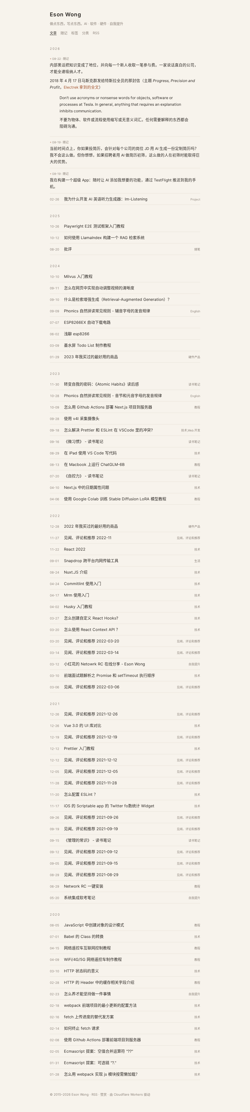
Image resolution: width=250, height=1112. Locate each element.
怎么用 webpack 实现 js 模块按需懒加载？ (101, 1074)
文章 (53, 33)
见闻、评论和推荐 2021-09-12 (91, 851)
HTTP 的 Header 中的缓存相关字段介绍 (99, 982)
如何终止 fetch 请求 (81, 1028)
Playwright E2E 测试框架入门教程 (94, 226)
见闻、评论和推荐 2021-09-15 (91, 863)
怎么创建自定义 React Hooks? (91, 618)
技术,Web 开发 (190, 430)
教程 (197, 407)
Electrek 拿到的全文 (81, 87)
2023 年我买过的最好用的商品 (91, 356)
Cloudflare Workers (128, 1094)
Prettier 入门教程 (79, 748)
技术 (197, 453)
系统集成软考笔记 (79, 897)
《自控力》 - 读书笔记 (83, 475)
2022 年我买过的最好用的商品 (91, 526)
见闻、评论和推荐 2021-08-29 (91, 874)
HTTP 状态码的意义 (81, 970)
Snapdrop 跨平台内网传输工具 (91, 560)
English (195, 311)
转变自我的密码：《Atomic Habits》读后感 (101, 384)
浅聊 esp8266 (76, 333)
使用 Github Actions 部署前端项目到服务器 (102, 1039)
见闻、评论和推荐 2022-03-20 (91, 641)
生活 (197, 561)
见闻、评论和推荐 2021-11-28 (90, 782)
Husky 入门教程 (78, 606)
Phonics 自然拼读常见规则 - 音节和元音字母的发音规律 (113, 395)
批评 (68, 249)
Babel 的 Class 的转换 (84, 936)
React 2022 (74, 549)
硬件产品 (194, 357)
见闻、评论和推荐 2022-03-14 (91, 652)
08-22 (56, 59)
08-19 (56, 142)
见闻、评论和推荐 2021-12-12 (90, 759)
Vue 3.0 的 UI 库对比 (82, 725)
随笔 (197, 249)
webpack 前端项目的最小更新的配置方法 (100, 1005)
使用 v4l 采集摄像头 (81, 418)
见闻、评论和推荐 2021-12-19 (90, 736)
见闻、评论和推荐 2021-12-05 (91, 771)
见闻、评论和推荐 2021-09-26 (91, 817)
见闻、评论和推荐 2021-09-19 (91, 828)
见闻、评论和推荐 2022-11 (87, 537)
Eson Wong (65, 14)
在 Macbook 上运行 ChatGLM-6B (94, 464)
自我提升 (194, 664)
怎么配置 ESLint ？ (81, 794)
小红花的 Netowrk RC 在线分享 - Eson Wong (104, 663)
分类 (85, 33)
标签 (74, 33)
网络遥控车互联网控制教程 (87, 947)
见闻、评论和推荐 (188, 538)
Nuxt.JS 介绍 (75, 572)
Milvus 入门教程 (78, 276)
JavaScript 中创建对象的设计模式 (94, 925)
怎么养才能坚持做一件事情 (87, 993)
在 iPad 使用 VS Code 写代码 (90, 453)
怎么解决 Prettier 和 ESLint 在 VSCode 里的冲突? (108, 430)
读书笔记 (194, 384)
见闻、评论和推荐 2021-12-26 (91, 714)
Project (195, 199)
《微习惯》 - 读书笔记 (83, 441)
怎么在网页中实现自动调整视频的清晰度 (99, 287)
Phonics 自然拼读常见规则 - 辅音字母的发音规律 (107, 310)
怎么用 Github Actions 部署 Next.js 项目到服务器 (108, 407)
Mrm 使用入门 (76, 595)
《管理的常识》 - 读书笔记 (87, 840)
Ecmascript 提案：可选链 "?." (90, 1062)
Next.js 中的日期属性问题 (86, 487)
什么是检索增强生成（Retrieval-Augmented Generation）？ (117, 299)
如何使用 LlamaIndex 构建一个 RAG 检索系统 (104, 237)
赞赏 (103, 1094)
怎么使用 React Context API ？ (92, 629)
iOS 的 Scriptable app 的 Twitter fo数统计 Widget (109, 805)
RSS (96, 33)
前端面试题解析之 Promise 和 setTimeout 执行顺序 (109, 675)
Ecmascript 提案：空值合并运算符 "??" (98, 1051)
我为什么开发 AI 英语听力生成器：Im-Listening (105, 199)
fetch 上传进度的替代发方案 (89, 1016)
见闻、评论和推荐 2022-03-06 (91, 686)
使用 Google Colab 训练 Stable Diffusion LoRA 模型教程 (115, 498)
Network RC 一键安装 (83, 886)
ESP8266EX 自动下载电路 (87, 322)
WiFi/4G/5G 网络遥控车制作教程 (93, 959)
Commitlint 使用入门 (82, 583)
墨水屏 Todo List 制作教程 (87, 345)
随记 (64, 33)
